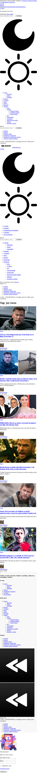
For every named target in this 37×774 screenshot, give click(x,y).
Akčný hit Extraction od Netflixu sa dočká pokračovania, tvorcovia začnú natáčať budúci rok (18, 512)
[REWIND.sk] (13, 7)
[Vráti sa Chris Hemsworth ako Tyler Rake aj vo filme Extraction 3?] (18, 329)
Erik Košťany (3, 348)
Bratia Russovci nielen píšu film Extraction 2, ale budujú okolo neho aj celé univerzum (17, 468)
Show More (10, 14)
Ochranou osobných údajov (29, 0)
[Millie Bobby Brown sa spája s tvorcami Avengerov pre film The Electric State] (18, 418)
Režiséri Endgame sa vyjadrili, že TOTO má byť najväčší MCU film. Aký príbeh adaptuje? (17, 556)
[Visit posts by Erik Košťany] (2, 346)
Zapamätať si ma (6, 766)
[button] (2, 4)
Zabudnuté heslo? (5, 768)
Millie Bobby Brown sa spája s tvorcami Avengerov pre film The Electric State (18, 424)
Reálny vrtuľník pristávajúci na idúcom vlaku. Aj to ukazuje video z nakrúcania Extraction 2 (18, 379)
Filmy (1, 331)
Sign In (17, 282)
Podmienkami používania (8, 2)
